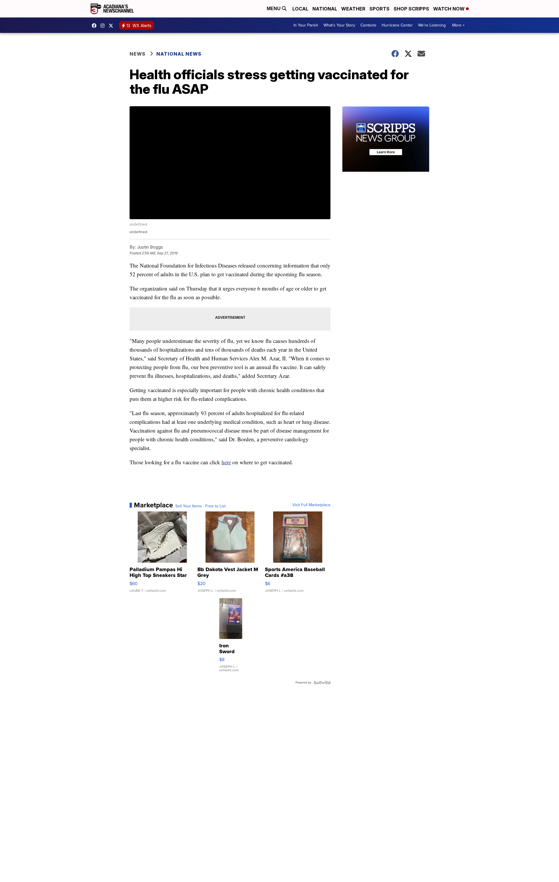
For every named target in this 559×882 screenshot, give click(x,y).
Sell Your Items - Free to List (200, 506)
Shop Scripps (411, 9)
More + (458, 25)
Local (300, 9)
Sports (379, 9)
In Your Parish (305, 25)
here (226, 462)
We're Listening (432, 25)
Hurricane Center (397, 25)
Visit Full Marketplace (311, 505)
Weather (353, 9)
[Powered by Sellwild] (322, 683)
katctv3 (95, 25)
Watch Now (449, 9)
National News (178, 54)
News (138, 54)
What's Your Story (339, 25)
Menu (274, 8)
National (324, 9)
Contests (368, 25)
